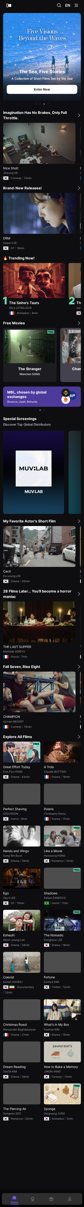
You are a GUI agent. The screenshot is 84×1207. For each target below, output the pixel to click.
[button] (36, 104)
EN (67, 5)
